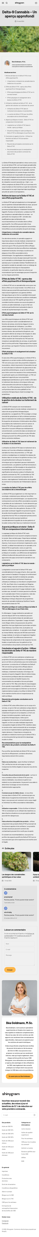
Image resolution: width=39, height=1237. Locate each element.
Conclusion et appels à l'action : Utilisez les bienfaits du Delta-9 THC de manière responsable (19, 138)
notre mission (26, 1129)
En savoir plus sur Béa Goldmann (19, 1076)
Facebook (5, 1223)
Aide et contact (7, 1191)
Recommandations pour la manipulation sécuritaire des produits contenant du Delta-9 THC (19, 152)
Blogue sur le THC (8, 1199)
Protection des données (7, 1179)
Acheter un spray (27, 1148)
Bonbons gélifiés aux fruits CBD (28, 1153)
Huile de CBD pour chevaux (8, 1154)
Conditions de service (23, 936)
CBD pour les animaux (9, 1202)
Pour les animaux (27, 1138)
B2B (22, 1161)
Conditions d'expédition (10, 1188)
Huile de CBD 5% (7, 1126)
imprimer (5, 1171)
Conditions (5, 1175)
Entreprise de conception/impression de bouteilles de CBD (10, 1208)
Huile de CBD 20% (8, 1133)
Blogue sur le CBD (8, 1195)
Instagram (5, 1221)
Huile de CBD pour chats (8, 1148)
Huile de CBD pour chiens (8, 1142)
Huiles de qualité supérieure (26, 1133)
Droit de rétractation (9, 1184)
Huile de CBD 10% (7, 1130)
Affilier (23, 1157)
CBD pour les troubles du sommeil (28, 1143)
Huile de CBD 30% (8, 1137)
